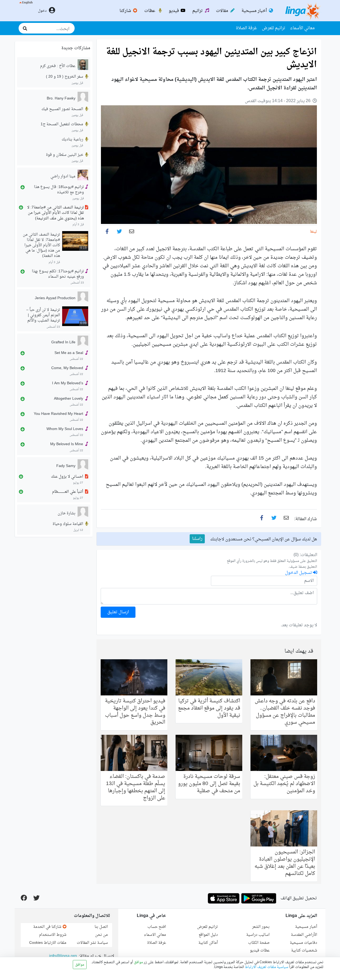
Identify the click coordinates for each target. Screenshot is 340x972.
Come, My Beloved (67, 368)
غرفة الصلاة (246, 28)
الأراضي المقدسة (304, 934)
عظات (150, 11)
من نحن (101, 934)
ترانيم (198, 11)
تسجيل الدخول (299, 573)
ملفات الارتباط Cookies (47, 942)
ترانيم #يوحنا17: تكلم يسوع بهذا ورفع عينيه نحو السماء (58, 274)
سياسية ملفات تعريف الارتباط (266, 967)
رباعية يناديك (72, 139)
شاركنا (126, 11)
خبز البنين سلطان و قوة (64, 154)
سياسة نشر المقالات (92, 942)
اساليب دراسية (258, 934)
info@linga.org (63, 956)
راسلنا (197, 539)
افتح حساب (156, 927)
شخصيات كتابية (304, 950)
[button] (26, 10)
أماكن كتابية (208, 942)
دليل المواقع (208, 934)
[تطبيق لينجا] (258, 898)
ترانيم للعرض (273, 28)
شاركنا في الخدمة (47, 927)
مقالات (222, 11)
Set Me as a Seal (68, 353)
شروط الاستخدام (52, 934)
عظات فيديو (260, 950)
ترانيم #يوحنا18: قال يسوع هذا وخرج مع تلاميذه (59, 190)
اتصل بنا (101, 927)
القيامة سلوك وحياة (68, 524)
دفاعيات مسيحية (303, 942)
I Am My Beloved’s (67, 383)
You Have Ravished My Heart (58, 414)
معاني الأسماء (302, 28)
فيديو (174, 11)
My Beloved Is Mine (66, 444)
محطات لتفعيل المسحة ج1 (62, 124)
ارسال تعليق (118, 612)
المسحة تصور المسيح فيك (62, 109)
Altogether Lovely (68, 398)
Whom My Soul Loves (64, 429)
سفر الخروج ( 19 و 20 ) (64, 77)
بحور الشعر (261, 927)
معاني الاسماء (155, 934)
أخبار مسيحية (254, 11)
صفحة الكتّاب (259, 942)
